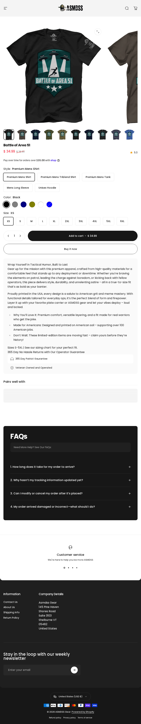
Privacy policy (69, 717)
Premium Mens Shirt (19, 177)
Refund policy (55, 717)
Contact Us (10, 602)
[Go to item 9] (116, 134)
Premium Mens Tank (98, 177)
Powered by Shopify (83, 711)
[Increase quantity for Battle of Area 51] (21, 236)
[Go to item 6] (75, 134)
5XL (108, 221)
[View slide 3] (72, 568)
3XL (81, 221)
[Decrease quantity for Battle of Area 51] (8, 236)
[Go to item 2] (22, 134)
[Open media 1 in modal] (97, 31)
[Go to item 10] (129, 134)
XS (8, 221)
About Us (9, 607)
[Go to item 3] (35, 134)
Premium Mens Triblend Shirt (58, 177)
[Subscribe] (74, 670)
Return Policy (11, 617)
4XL (95, 221)
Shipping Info (11, 612)
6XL (122, 221)
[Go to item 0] (8, 134)
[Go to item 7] (89, 134)
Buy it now (70, 249)
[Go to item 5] (62, 134)
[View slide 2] (68, 568)
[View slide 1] (64, 568)
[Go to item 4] (49, 134)
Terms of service (85, 717)
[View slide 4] (77, 568)
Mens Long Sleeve (18, 187)
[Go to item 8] (102, 134)
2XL (67, 221)
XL (54, 221)
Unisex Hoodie (47, 187)
